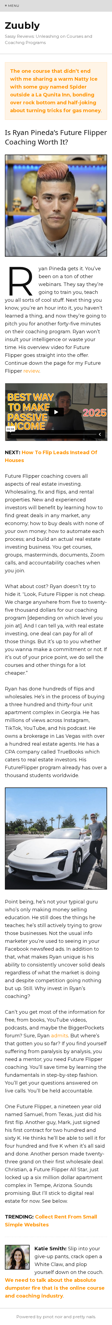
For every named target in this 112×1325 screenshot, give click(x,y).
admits (59, 1036)
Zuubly (22, 25)
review (31, 371)
